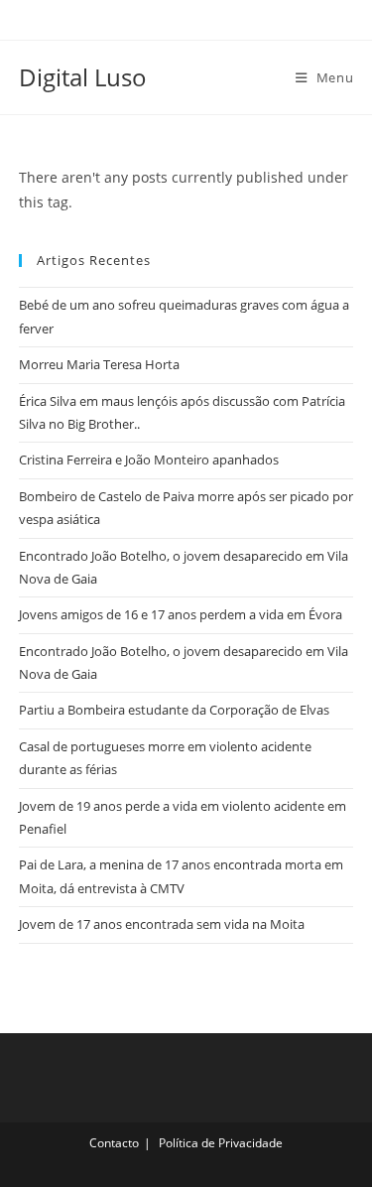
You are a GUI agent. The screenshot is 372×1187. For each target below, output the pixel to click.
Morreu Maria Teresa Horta (99, 364)
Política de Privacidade (221, 1142)
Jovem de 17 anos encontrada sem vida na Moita (162, 924)
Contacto (114, 1142)
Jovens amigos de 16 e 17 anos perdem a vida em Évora (180, 614)
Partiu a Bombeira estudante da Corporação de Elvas (174, 710)
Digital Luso (83, 77)
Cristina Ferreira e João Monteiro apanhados (149, 459)
